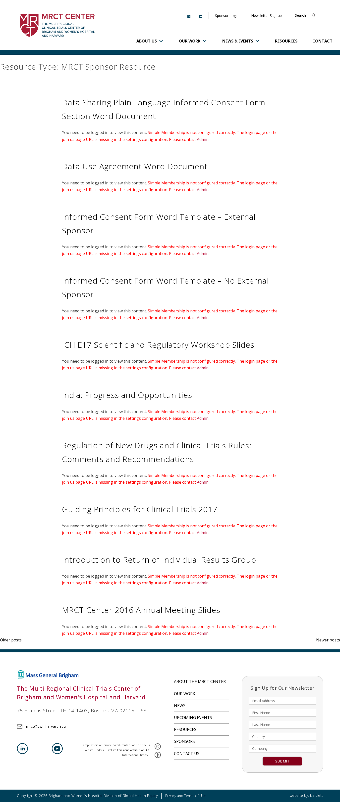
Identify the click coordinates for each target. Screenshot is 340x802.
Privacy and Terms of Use (185, 795)
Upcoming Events (193, 717)
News (179, 705)
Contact (322, 41)
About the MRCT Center (200, 681)
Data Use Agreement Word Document (135, 166)
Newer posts (328, 640)
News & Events (237, 41)
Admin (203, 139)
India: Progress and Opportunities (127, 394)
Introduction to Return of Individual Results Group (159, 559)
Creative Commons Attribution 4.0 (128, 750)
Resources (286, 41)
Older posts (11, 640)
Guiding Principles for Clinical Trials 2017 (139, 509)
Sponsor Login (226, 15)
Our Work (189, 41)
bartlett (316, 795)
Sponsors (184, 741)
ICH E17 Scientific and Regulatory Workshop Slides (158, 344)
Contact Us (186, 753)
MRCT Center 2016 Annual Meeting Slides (141, 609)
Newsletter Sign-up (266, 15)
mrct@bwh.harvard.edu (46, 726)
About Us (146, 41)
